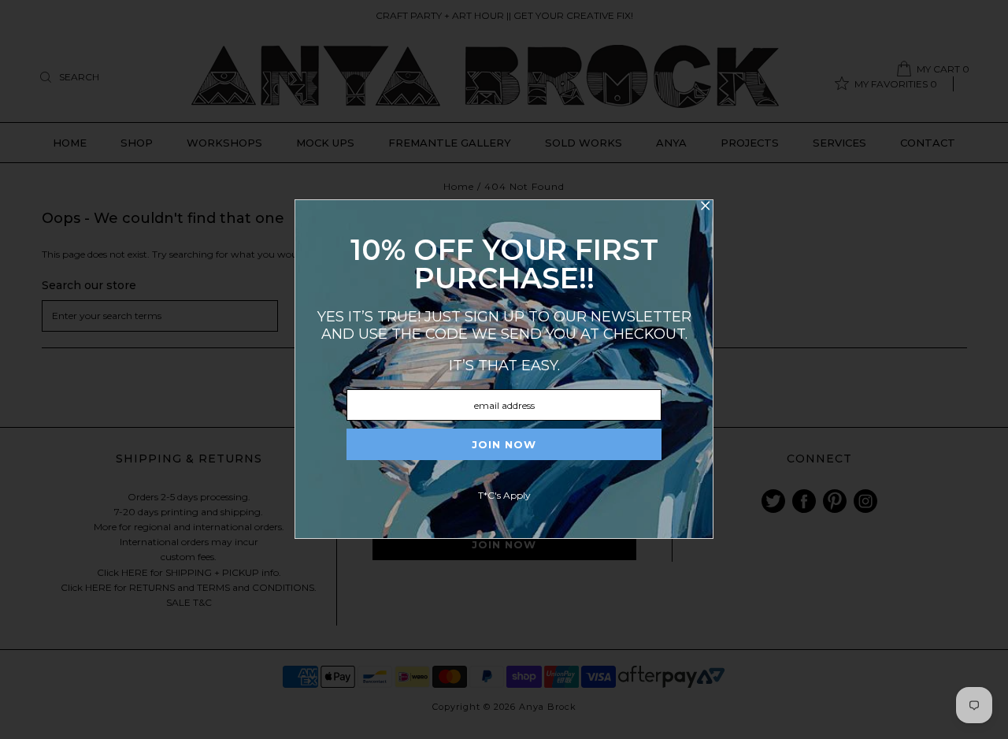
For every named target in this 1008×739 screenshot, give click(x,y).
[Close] (705, 208)
